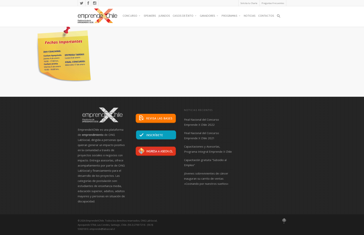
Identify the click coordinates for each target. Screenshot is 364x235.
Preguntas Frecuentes (273, 3)
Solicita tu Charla (248, 3)
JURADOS (164, 15)
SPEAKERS (150, 15)
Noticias (250, 15)
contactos (266, 15)
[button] (279, 18)
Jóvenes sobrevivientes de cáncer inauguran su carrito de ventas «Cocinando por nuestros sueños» (206, 178)
